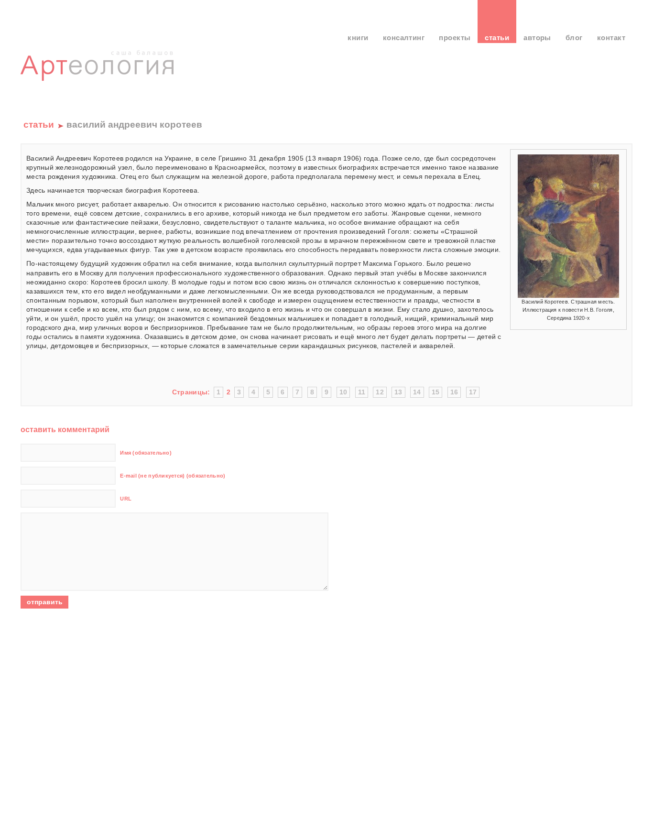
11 (362, 392)
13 (398, 392)
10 (343, 392)
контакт (611, 37)
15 (436, 392)
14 (417, 392)
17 (473, 392)
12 (380, 392)
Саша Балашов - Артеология (99, 74)
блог (574, 37)
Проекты (454, 37)
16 (454, 392)
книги (358, 37)
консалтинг (404, 37)
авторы (537, 37)
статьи (497, 37)
